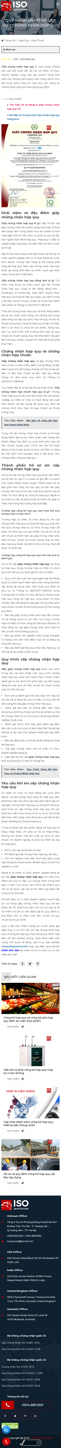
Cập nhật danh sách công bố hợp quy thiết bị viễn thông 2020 (28, 1123)
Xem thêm (13, 1026)
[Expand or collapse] (56, 49)
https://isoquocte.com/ (14, 946)
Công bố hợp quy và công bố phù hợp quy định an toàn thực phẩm (28, 1019)
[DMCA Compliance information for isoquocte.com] (31, 1442)
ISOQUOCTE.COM (41, 1438)
